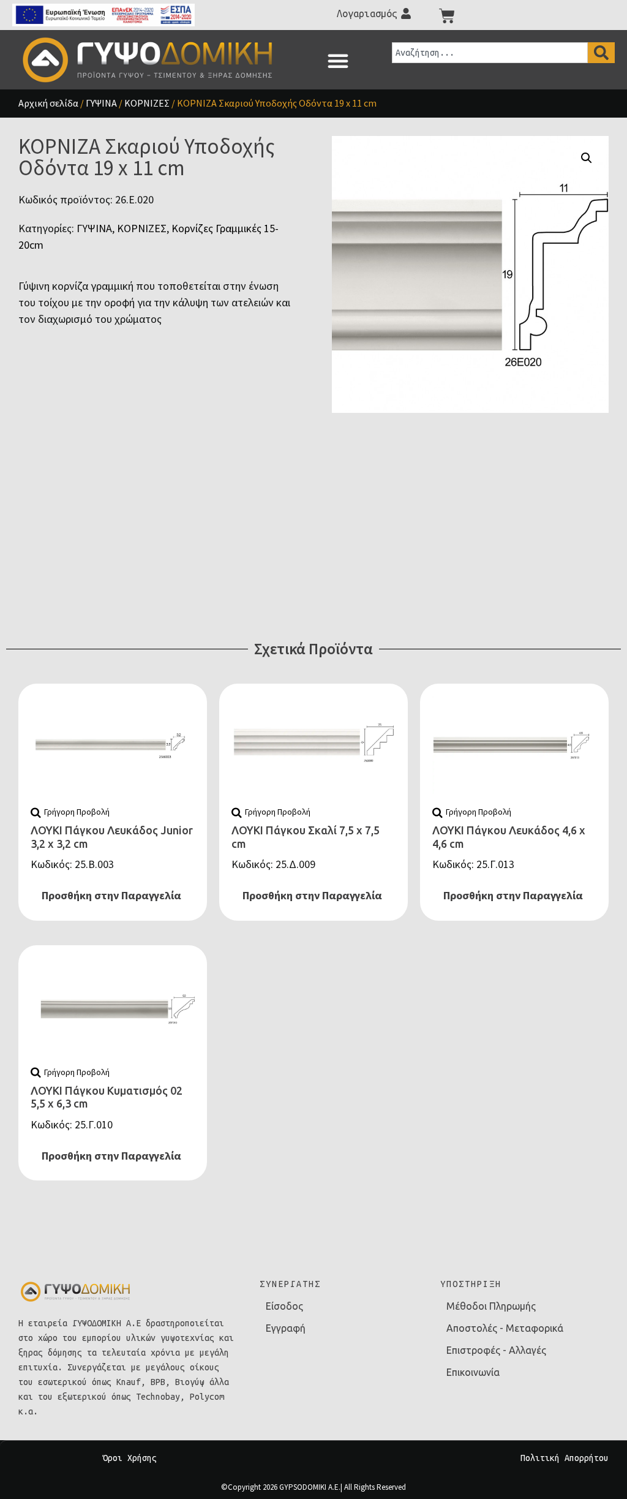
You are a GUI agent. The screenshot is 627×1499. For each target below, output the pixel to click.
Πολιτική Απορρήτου (564, 1458)
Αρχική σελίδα (48, 103)
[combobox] (490, 52)
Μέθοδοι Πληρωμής (491, 1306)
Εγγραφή (286, 1328)
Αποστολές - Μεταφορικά (504, 1328)
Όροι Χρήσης (130, 1458)
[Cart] (447, 16)
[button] (338, 60)
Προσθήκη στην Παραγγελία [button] (111, 895)
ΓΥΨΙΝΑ (101, 103)
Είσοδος (284, 1306)
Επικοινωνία (473, 1372)
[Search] (601, 52)
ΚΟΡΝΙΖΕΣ (147, 103)
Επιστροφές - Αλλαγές (496, 1350)
